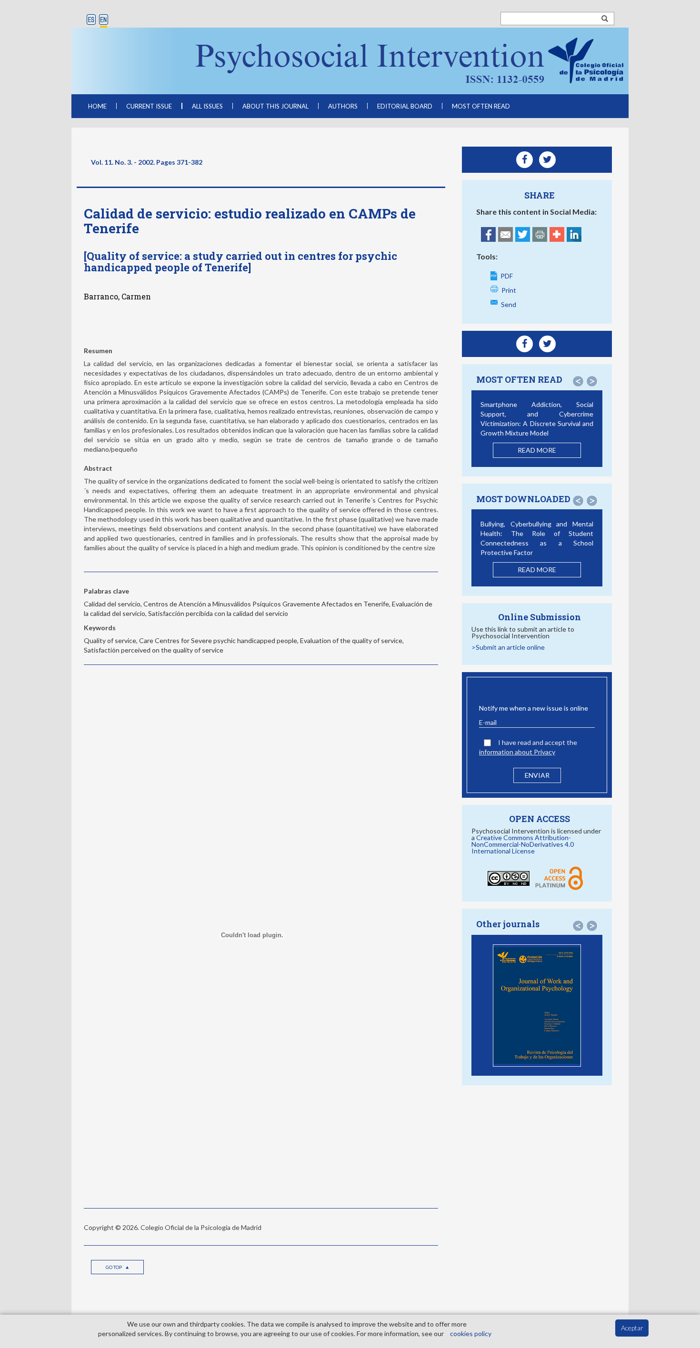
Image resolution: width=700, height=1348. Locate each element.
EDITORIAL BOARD (404, 106)
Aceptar (632, 1328)
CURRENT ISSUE (149, 106)
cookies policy (470, 1333)
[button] (578, 381)
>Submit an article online (508, 647)
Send (508, 304)
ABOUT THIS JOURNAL (275, 106)
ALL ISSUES (207, 106)
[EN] (103, 20)
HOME (97, 106)
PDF (506, 276)
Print (508, 290)
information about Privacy (517, 752)
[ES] (91, 20)
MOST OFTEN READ (481, 106)
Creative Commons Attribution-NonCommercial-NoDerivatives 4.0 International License (522, 844)
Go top (114, 1267)
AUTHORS (343, 106)
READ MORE (537, 450)
